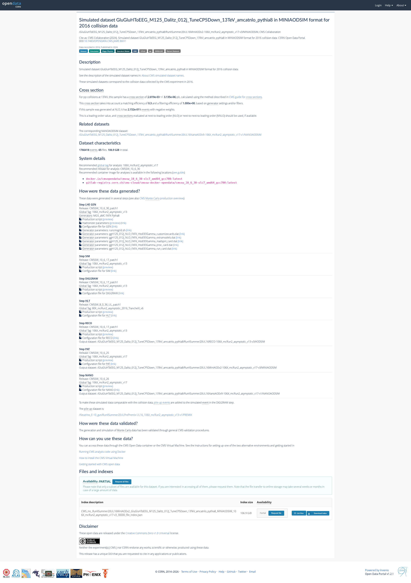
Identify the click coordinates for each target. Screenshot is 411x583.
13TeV (142, 51)
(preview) (108, 219)
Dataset (83, 51)
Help (221, 571)
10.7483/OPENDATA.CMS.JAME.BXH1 (105, 41)
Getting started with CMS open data (99, 464)
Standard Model (123, 51)
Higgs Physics (107, 51)
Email (252, 571)
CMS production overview (162, 198)
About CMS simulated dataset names (163, 75)
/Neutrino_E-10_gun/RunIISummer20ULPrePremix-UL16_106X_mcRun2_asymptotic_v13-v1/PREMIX (135, 415)
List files (300, 513)
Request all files (121, 482)
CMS (135, 51)
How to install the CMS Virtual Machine (101, 458)
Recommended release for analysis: (99, 169)
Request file (276, 513)
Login (378, 5)
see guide (178, 172)
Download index (320, 513)
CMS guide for (245, 97)
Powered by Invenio (377, 570)
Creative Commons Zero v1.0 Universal (148, 533)
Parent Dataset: (173, 51)
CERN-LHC (159, 51)
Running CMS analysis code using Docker (102, 451)
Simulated (94, 51)
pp (150, 51)
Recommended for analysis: (100, 165)
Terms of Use (189, 571)
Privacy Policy (208, 571)
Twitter (242, 571)
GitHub (231, 571)
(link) (123, 223)
